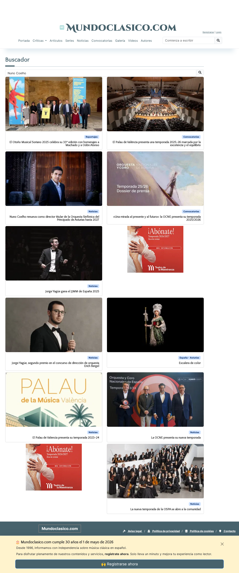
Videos (133, 40)
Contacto (229, 531)
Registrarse (208, 32)
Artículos (56, 40)
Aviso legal (134, 531)
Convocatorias (101, 40)
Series (69, 40)
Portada (24, 40)
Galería (120, 40)
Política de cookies (201, 531)
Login (218, 32)
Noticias (83, 40)
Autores (146, 40)
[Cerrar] (222, 544)
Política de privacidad (166, 531)
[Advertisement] (119, 8)
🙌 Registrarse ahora (119, 564)
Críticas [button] (38, 40)
